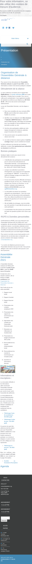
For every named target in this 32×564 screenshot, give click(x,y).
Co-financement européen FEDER (5, 549)
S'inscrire (4, 520)
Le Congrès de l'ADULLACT (5, 539)
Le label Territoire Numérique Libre (5, 534)
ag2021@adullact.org (11, 189)
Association (5, 57)
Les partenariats (4, 544)
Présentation (5, 59)
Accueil (3, 55)
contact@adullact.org (6, 239)
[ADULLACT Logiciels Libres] (8, 19)
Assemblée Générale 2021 (6, 257)
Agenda (4, 466)
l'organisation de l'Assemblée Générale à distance (6, 282)
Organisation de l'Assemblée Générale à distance (13, 75)
